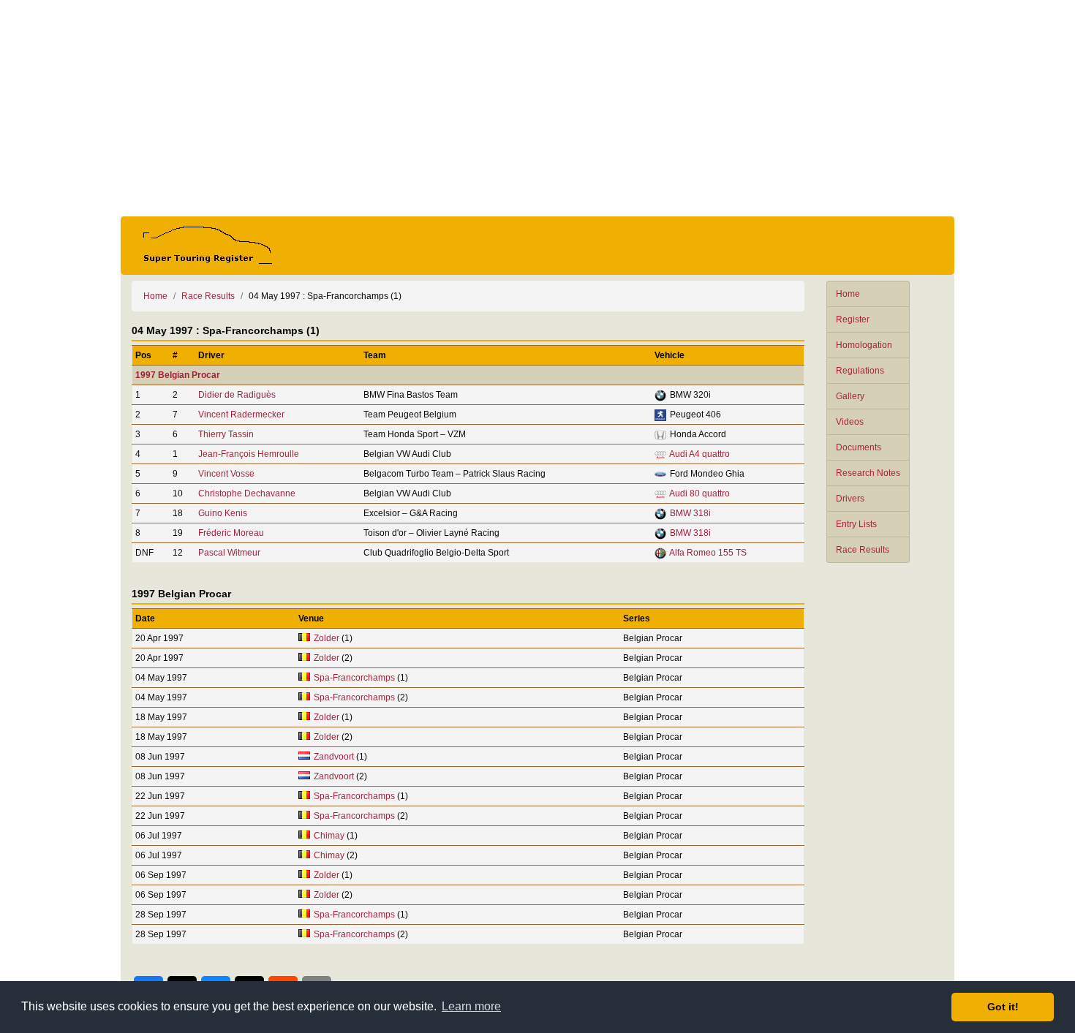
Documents (858, 447)
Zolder (326, 638)
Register (853, 319)
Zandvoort (334, 757)
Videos (850, 422)
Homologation (864, 345)
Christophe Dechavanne (246, 493)
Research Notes (868, 473)
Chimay (329, 835)
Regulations (860, 371)
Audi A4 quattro (699, 454)
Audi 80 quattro (699, 493)
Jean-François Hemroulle (248, 454)
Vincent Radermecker (241, 414)
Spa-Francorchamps (354, 678)
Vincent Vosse (226, 474)
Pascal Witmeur (229, 553)
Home (848, 294)
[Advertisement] (537, 108)
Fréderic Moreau (231, 533)
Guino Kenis (222, 513)
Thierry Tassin (226, 434)
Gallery (850, 396)
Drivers (850, 498)
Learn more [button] (471, 1006)
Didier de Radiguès (237, 395)
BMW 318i (690, 513)
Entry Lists (856, 524)
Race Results (862, 550)
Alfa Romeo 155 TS (708, 553)
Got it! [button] (1003, 1007)
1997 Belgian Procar (177, 375)
